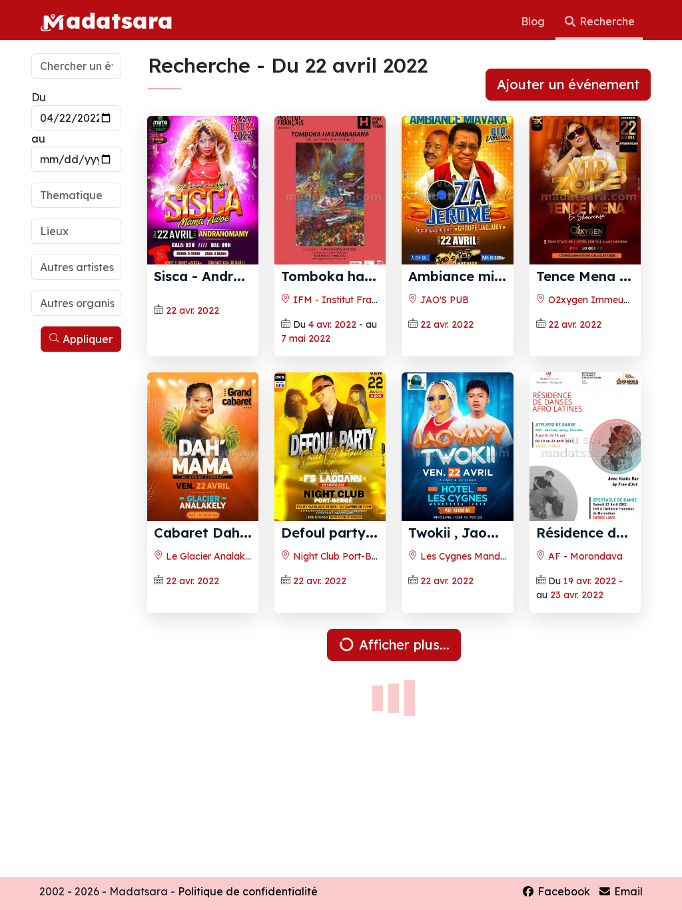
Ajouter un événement (568, 84)
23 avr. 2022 (576, 595)
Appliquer (86, 339)
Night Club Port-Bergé (341, 556)
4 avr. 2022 (332, 324)
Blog (534, 21)
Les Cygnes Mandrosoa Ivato (486, 556)
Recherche (606, 21)
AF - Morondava (584, 556)
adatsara (119, 20)
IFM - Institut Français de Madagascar (380, 300)
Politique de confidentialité (248, 891)
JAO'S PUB (443, 300)
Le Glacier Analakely (210, 556)
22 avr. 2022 (192, 310)
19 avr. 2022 (589, 581)
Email (627, 891)
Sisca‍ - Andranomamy (227, 276)
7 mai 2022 (305, 338)
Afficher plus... (402, 644)
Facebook (562, 891)
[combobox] (77, 195)
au (38, 138)
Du (38, 97)
